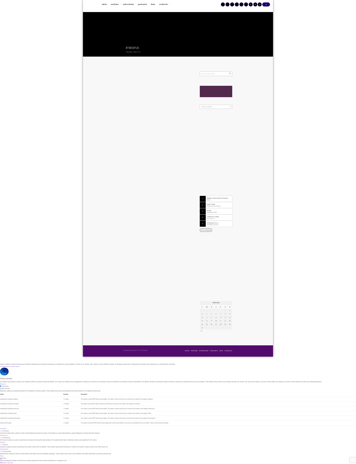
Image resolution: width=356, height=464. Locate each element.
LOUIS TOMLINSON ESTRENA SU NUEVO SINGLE (156, 227)
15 (225, 317)
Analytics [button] (2, 442)
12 (211, 317)
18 (206, 321)
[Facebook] (246, 4)
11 (206, 317)
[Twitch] (232, 4)
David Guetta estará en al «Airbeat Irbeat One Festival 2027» (218, 252)
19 (211, 321)
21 (220, 321)
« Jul (201, 331)
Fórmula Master (208, 130)
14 (220, 317)
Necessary (5, 386)
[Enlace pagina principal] (89, 4)
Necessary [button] (3, 384)
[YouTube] (223, 4)
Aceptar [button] (17, 366)
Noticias (131, 223)
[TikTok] (237, 4)
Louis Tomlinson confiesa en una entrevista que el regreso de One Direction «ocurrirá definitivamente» (157, 135)
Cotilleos (131, 129)
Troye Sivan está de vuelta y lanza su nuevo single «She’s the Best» (218, 271)
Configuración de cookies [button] (7, 366)
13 (216, 317)
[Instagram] (241, 4)
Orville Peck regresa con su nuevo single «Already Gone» (218, 281)
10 (202, 317)
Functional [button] (3, 428)
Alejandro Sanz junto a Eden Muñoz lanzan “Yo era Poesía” (218, 290)
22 (225, 321)
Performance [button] (4, 435)
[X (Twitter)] (227, 4)
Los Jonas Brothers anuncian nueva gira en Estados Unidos (218, 243)
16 (229, 317)
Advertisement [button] (4, 449)
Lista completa (206, 230)
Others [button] (2, 456)
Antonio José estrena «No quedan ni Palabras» (218, 262)
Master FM (205, 126)
